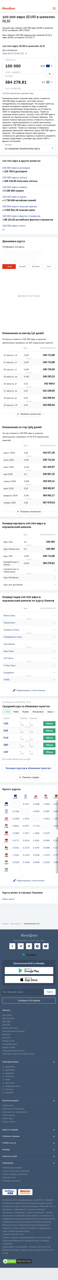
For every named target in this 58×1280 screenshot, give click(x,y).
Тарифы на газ (8, 1041)
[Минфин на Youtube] (46, 946)
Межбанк (6, 1035)
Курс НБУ (6, 1025)
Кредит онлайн (8, 1047)
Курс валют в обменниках (13, 1109)
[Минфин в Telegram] (21, 946)
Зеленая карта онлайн (12, 1168)
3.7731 (36, 826)
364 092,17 (49, 495)
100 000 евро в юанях (14, 197)
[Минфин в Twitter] (29, 946)
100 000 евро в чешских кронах (19, 206)
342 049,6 (49, 383)
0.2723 (26, 848)
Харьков (51, 712)
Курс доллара (8, 1018)
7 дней (9, 267)
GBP (6, 744)
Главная (5, 924)
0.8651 (16, 826)
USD (6, 723)
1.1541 (16, 855)
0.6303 (36, 811)
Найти (50, 992)
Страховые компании (11, 1181)
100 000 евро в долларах (16, 168)
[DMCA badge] (29, 1261)
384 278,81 (49, 563)
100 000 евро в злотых (14, 177)
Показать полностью (30, 414)
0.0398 (46, 848)
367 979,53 (49, 502)
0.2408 (16, 818)
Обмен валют (8, 1105)
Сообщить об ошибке (29, 1000)
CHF (6, 752)
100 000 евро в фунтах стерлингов (21, 216)
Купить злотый (8, 1122)
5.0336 (36, 855)
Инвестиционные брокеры (13, 1031)
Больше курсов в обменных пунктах (28, 768)
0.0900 (46, 840)
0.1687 (46, 811)
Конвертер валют (9, 1044)
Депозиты (6, 1038)
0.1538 (26, 862)
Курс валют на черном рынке (14, 1112)
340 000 (50, 542)
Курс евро (6, 1021)
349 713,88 (49, 355)
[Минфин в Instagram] (37, 946)
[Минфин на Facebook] (12, 946)
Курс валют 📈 (16, 924)
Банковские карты (10, 1028)
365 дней (36, 267)
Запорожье (38, 712)
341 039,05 (49, 390)
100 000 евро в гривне (14, 187)
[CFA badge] (40, 1192)
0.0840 (36, 862)
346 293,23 (49, 376)
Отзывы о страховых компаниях (16, 1171)
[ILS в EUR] (49, 73)
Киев (16, 712)
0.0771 (16, 840)
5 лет (49, 267)
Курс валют (7, 1015)
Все (8, 712)
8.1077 (26, 804)
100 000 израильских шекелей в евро (18, 93)
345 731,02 (49, 460)
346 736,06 (49, 369)
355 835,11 (49, 481)
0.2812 (46, 818)
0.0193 (16, 862)
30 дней (22, 267)
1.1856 (46, 804)
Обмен (49, 723)
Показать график (30, 777)
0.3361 (36, 840)
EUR (6, 730)
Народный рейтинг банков (13, 1051)
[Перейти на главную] (8, 8)
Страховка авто (8, 1178)
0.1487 (36, 848)
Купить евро (7, 1118)
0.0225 (46, 862)
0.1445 (16, 811)
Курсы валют (8, 899)
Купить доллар (8, 1115)
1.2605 (36, 833)
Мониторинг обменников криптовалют (18, 1054)
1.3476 (46, 855)
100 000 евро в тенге (13, 226)
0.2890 (16, 833)
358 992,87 (49, 488)
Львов (25, 712)
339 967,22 (49, 474)
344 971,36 (49, 452)
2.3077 (26, 833)
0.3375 (46, 833)
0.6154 (26, 840)
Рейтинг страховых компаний (14, 1174)
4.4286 (36, 804)
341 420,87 (49, 467)
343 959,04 (49, 398)
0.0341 (16, 848)
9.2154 (26, 855)
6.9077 (26, 826)
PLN (6, 737)
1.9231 (26, 818)
